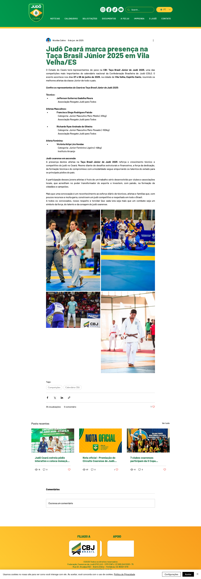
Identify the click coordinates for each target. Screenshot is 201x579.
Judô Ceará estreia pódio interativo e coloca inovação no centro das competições (52, 459)
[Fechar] (197, 574)
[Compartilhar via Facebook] (47, 397)
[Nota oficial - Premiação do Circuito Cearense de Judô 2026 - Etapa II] (100, 441)
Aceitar (188, 574)
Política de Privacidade (124, 574)
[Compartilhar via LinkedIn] (61, 397)
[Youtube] (121, 9)
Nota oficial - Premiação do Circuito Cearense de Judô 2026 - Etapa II (99, 459)
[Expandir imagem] (73, 250)
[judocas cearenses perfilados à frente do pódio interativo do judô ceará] (52, 441)
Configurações (171, 574)
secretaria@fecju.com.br (100, 569)
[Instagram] (103, 9)
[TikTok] (115, 9)
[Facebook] (109, 9)
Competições (54, 387)
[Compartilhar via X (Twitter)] (54, 397)
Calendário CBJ (72, 387)
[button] (90, 18)
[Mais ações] (153, 40)
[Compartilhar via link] (69, 397)
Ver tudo (166, 423)
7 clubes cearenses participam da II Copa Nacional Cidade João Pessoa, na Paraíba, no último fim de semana (147, 459)
